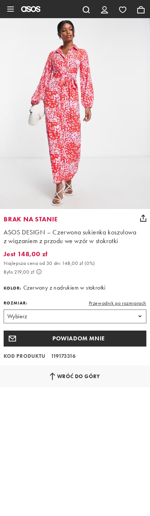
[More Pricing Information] (39, 272)
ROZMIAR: (15, 303)
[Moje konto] (104, 9)
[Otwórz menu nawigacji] (10, 9)
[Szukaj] (86, 9)
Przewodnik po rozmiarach (117, 303)
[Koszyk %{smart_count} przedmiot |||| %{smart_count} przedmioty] (141, 9)
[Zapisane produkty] (123, 9)
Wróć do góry (78, 376)
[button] (75, 339)
